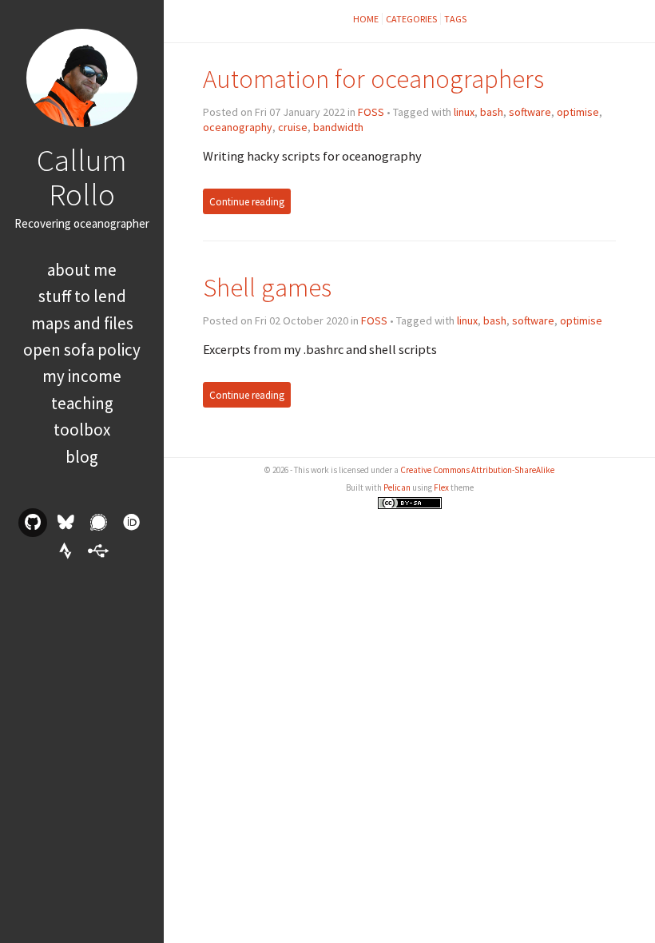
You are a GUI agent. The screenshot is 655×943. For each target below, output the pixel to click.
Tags (455, 19)
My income (81, 376)
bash (491, 112)
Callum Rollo (82, 177)
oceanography (237, 127)
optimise (578, 112)
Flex (441, 487)
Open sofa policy (82, 349)
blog (82, 457)
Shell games (267, 287)
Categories (411, 19)
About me (82, 270)
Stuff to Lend (82, 296)
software (530, 112)
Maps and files (82, 323)
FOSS (371, 112)
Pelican (397, 487)
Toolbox (82, 429)
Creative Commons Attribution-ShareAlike (477, 469)
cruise (293, 127)
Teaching (82, 403)
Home (366, 19)
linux (464, 112)
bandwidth (338, 127)
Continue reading (246, 202)
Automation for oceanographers (373, 78)
